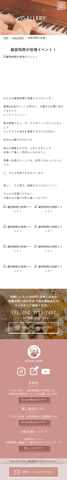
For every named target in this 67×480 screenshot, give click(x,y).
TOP (6, 38)
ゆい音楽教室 (29, 461)
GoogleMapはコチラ (33, 399)
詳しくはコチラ (33, 448)
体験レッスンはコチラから (36, 327)
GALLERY (18, 38)
